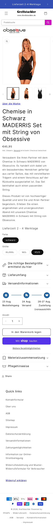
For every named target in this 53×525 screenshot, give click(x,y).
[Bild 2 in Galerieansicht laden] (26, 93)
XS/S (37, 252)
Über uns (11, 406)
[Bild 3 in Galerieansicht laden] (40, 93)
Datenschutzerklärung (18, 434)
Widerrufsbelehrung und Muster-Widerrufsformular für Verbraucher (25, 467)
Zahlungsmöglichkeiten (19, 447)
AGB (8, 413)
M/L (26, 253)
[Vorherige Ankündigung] (5, 4)
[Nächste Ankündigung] (48, 4)
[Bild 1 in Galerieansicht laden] (13, 93)
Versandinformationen (18, 440)
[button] (6, 13)
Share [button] (8, 376)
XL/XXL (11, 253)
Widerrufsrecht (20, 513)
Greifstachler (25, 509)
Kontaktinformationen (36, 518)
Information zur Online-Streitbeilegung (19, 456)
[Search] (48, 22)
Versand (17, 150)
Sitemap (10, 420)
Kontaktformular (15, 399)
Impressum (12, 427)
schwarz (11, 240)
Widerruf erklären (16, 480)
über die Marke (11, 103)
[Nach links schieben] (3, 94)
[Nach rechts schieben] (50, 94)
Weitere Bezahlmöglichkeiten (26, 348)
